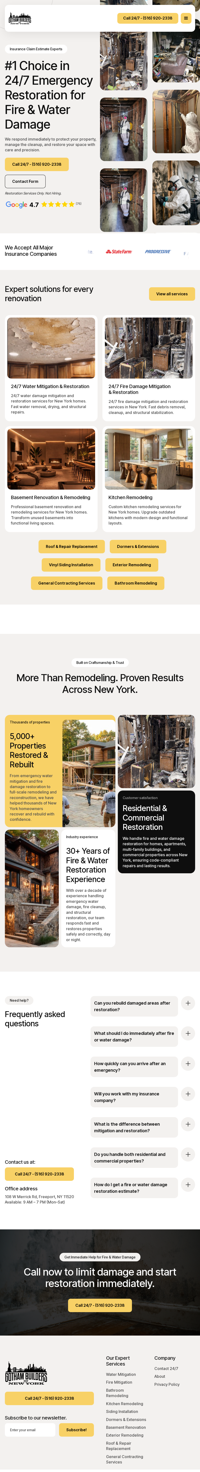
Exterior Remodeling (124, 1435)
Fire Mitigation (119, 1382)
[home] (20, 18)
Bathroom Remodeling (117, 1393)
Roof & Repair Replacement (118, 1446)
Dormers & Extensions (126, 1419)
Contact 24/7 (166, 1368)
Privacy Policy (167, 1384)
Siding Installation (122, 1411)
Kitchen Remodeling (124, 1403)
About (159, 1376)
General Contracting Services (124, 1459)
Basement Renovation (126, 1427)
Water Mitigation (121, 1374)
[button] (186, 18)
